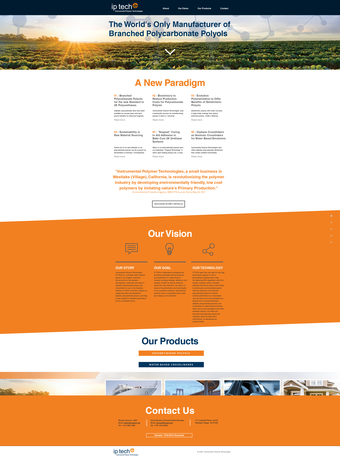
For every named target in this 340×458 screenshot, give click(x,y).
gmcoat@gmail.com (164, 423)
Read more (119, 120)
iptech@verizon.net (132, 423)
